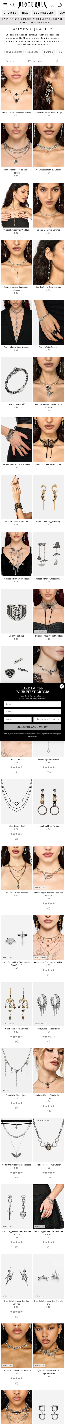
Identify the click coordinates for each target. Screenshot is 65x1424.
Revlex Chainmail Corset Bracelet (16, 465)
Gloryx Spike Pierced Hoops (48, 1029)
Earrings (48, 52)
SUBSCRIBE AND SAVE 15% (32, 727)
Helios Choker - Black (16, 826)
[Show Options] (58, 711)
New (25, 12)
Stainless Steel (14, 52)
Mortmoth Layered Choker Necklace (16, 1165)
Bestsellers (44, 12)
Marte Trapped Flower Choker (48, 1165)
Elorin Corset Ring (16, 636)
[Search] (12, 5)
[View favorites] (53, 5)
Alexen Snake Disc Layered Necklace (49, 962)
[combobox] (31, 711)
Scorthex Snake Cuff (16, 404)
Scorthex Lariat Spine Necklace (16, 347)
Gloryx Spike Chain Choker (16, 1095)
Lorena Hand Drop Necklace (16, 893)
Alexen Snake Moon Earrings (16, 1029)
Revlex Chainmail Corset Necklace (48, 636)
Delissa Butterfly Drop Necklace (16, 579)
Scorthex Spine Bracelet (48, 347)
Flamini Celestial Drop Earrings (48, 113)
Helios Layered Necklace (48, 760)
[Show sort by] (56, 61)
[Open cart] (60, 5)
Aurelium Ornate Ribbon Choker (48, 465)
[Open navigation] (5, 5)
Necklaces (32, 52)
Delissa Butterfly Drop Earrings (49, 579)
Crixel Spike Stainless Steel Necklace (16, 1371)
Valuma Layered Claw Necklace (16, 230)
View (9, 61)
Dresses (10, 12)
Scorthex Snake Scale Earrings (48, 287)
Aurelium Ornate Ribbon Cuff (16, 522)
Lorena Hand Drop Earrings (48, 826)
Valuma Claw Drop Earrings (48, 230)
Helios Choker (16, 760)
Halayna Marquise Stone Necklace (16, 113)
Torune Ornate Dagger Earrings (49, 522)
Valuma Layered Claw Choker (48, 170)
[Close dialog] (62, 686)
